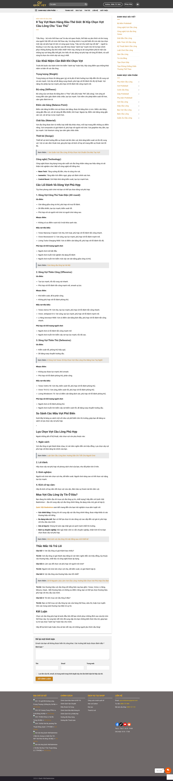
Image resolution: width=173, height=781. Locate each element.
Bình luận (39, 647)
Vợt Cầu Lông (122, 102)
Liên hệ (95, 10)
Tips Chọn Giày (123, 62)
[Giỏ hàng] (137, 4)
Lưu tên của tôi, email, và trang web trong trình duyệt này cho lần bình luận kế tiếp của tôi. (70, 674)
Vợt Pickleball (122, 86)
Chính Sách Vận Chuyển (68, 704)
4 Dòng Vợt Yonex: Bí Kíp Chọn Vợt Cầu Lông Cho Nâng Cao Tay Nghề (74, 360)
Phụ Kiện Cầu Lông (124, 82)
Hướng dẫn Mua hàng (68, 717)
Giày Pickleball (123, 94)
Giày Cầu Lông (123, 106)
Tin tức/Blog (122, 58)
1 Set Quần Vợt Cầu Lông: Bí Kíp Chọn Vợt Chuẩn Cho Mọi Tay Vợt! (73, 152)
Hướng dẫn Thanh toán (68, 720)
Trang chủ (69, 10)
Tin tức (87, 10)
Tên (37, 663)
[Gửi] (86, 4)
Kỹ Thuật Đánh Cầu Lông (127, 46)
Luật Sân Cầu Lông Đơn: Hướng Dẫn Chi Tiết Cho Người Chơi (71, 456)
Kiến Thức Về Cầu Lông (44, 18)
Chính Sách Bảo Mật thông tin (70, 710)
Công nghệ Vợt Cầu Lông (127, 27)
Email (63, 663)
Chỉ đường (36, 707)
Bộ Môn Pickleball (124, 23)
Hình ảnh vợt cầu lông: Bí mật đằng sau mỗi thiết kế (67, 539)
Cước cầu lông (122, 90)
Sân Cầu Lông (122, 54)
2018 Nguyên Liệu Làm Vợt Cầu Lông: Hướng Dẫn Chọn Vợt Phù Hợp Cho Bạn (78, 581)
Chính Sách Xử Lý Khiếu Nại (69, 714)
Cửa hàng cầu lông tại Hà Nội (58, 265)
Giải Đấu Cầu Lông (124, 38)
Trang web (90, 663)
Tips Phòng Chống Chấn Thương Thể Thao (126, 67)
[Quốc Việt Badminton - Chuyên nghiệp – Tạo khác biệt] (39, 4)
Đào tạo (79, 10)
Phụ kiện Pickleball (124, 98)
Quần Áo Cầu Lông (124, 118)
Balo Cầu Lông (123, 114)
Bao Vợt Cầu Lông (124, 110)
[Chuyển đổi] (139, 82)
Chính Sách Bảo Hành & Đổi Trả (71, 700)
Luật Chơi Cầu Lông (125, 50)
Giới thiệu (104, 10)
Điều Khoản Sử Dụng (67, 707)
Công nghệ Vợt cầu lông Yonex (126, 32)
